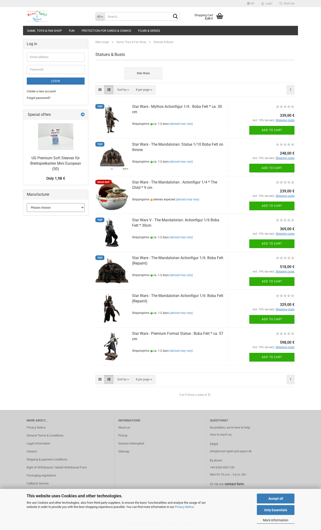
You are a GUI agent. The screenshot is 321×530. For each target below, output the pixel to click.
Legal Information (38, 443)
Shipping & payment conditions (47, 459)
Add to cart (272, 130)
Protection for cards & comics (106, 30)
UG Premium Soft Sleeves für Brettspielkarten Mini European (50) (55, 163)
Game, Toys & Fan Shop (44, 30)
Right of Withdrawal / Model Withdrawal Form (57, 467)
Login (268, 3)
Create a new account (41, 91)
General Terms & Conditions (45, 435)
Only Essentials (275, 510)
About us (124, 427)
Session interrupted (131, 443)
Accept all (275, 498)
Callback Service (38, 483)
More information (275, 520)
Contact (32, 451)
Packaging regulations (41, 475)
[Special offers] (83, 114)
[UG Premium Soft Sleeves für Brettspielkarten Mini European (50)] (55, 136)
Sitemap (123, 451)
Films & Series (149, 30)
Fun (71, 30)
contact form (234, 484)
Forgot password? (39, 98)
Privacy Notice (184, 507)
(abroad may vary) (181, 123)
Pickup (122, 435)
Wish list (288, 3)
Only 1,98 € (55, 178)
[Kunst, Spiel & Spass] (57, 16)
